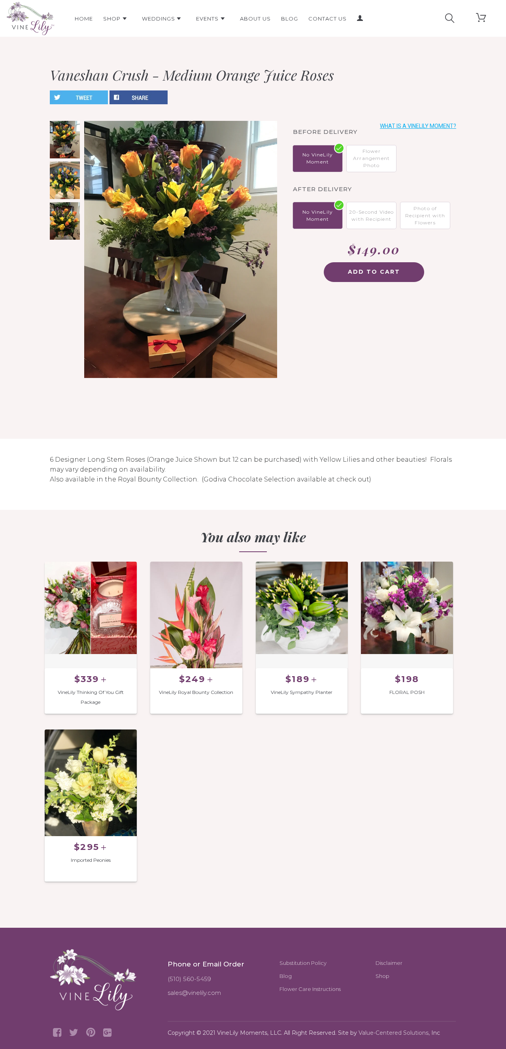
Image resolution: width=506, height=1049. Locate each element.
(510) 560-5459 (189, 979)
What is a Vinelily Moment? (418, 126)
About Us (255, 18)
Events (208, 18)
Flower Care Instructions (310, 989)
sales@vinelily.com (194, 992)
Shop (112, 18)
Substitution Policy (303, 963)
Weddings (159, 18)
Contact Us (327, 18)
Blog (289, 18)
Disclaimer (389, 963)
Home (84, 18)
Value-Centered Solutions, (394, 1032)
